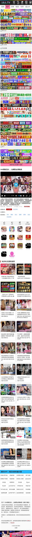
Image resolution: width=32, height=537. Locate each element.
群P (28, 337)
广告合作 (12, 522)
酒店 (7, 359)
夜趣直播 (12, 475)
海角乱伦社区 (20, 489)
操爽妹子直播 (4, 478)
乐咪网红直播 (20, 475)
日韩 (12, 7)
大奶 (18, 445)
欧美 (17, 7)
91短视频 (28, 489)
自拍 (10, 401)
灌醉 (28, 359)
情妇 (26, 422)
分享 (20, 224)
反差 (23, 443)
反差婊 (26, 443)
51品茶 (4, 485)
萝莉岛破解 (12, 489)
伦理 (22, 7)
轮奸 (26, 337)
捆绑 (20, 214)
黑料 (21, 337)
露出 (18, 399)
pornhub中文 (12, 485)
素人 (12, 401)
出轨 (21, 316)
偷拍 (10, 359)
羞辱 (24, 214)
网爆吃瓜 (6, 316)
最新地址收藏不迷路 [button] (16, 164)
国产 (7, 7)
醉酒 (26, 359)
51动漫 (20, 482)
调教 (12, 214)
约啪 (20, 317)
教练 (23, 337)
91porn (28, 482)
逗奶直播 (28, 493)
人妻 (23, 316)
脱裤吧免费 (4, 493)
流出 (16, 214)
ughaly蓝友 (28, 478)
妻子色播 (28, 475)
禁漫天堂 (28, 485)
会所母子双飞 (12, 493)
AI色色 (4, 482)
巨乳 (28, 316)
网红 (2, 401)
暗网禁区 (12, 482)
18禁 (16, 528)
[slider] (7, 196)
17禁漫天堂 (20, 485)
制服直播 (12, 478)
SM (8, 214)
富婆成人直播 (20, 478)
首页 (2, 7)
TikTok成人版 (4, 489)
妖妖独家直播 (20, 493)
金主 (5, 401)
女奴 (29, 214)
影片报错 (28, 224)
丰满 (26, 316)
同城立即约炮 (4, 475)
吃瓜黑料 (9, 209)
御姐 (5, 465)
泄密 (18, 337)
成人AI (27, 7)
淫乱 (7, 401)
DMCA (28, 520)
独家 (2, 316)
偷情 (18, 316)
